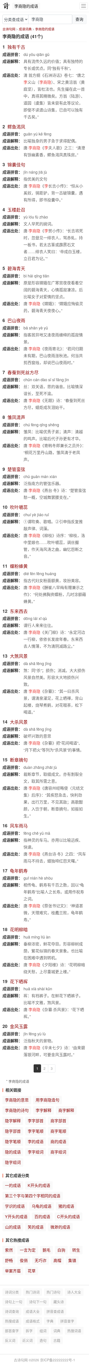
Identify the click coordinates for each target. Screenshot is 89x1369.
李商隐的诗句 (17, 1110)
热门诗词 (33, 1291)
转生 (76, 1250)
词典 (56, 1330)
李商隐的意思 (17, 1100)
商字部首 (58, 1121)
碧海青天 (16, 268)
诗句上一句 (13, 1301)
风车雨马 (19, 825)
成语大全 (33, 1311)
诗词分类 (12, 1291)
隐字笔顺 (13, 1141)
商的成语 (58, 1141)
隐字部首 (13, 1131)
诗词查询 (12, 1311)
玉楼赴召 (16, 209)
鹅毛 (46, 1250)
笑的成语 (36, 1227)
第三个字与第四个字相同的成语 (32, 1196)
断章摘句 (19, 759)
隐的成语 (13, 1152)
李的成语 (36, 1141)
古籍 (56, 1340)
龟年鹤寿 (19, 870)
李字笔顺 (36, 1131)
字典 (49, 1320)
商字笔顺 (58, 1131)
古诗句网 (8, 29)
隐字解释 (13, 1121)
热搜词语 (74, 1330)
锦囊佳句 (16, 164)
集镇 (72, 1260)
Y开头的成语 (16, 1216)
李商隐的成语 (44, 29)
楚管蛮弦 (16, 469)
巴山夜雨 (16, 320)
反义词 (10, 1340)
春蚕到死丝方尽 (23, 372)
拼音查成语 (55, 1311)
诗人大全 (74, 1291)
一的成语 (13, 1185)
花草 (32, 1271)
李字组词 (36, 1152)
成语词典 (25, 29)
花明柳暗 (19, 929)
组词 (43, 1330)
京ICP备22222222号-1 (57, 1359)
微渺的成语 (60, 1227)
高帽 (57, 1260)
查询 (79, 19)
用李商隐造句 (47, 1100)
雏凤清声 (16, 417)
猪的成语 (66, 1206)
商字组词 (58, 1152)
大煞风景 (19, 656)
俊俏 (24, 1260)
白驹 (61, 1250)
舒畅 (9, 1260)
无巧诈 (40, 1260)
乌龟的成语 (41, 1206)
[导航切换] (83, 6)
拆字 (29, 1330)
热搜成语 (12, 1320)
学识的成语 (15, 1206)
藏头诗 (58, 1301)
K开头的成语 (39, 1185)
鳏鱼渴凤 (16, 126)
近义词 (27, 1340)
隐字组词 (13, 1162)
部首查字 (12, 1330)
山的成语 (13, 1227)
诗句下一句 (37, 1301)
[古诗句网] (6, 6)
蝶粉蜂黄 (19, 566)
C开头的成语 (68, 1216)
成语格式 (33, 1320)
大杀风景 (19, 722)
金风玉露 (19, 1026)
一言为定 (28, 1250)
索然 (9, 1250)
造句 (43, 1340)
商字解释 (66, 1110)
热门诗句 (53, 1291)
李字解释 (43, 1110)
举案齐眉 (13, 1271)
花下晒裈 (19, 981)
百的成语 (42, 1216)
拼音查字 (67, 1320)
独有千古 (16, 47)
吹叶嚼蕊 (19, 507)
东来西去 (19, 611)
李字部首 (36, 1121)
